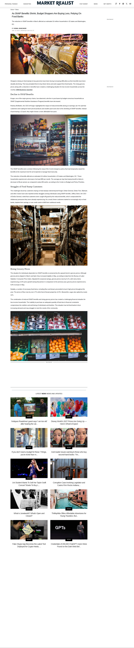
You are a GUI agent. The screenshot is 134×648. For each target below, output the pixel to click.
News (96, 4)
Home (12, 9)
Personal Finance (11, 4)
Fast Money (84, 4)
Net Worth (107, 4)
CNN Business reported (24, 90)
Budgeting (27, 4)
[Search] (116, 3)
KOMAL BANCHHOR (20, 28)
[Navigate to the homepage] (55, 3)
